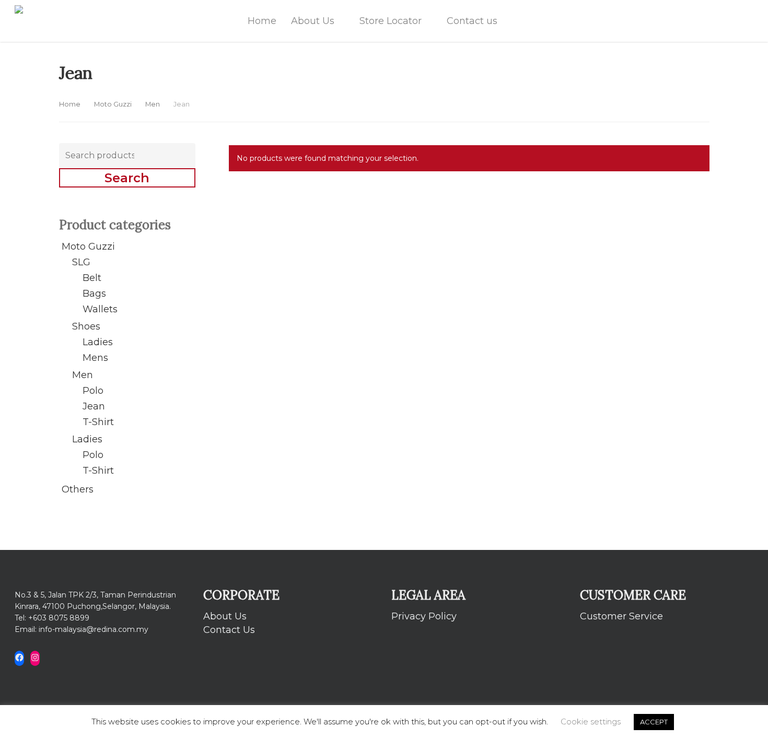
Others (78, 489)
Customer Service (621, 616)
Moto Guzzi (113, 104)
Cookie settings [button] (591, 721)
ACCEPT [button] (654, 722)
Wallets (100, 309)
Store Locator (390, 21)
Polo (93, 390)
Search (126, 177)
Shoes (86, 326)
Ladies (98, 342)
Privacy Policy (424, 616)
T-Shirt (98, 422)
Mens (95, 357)
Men (152, 104)
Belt (92, 278)
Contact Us (229, 630)
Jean (94, 406)
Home (262, 21)
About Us (312, 21)
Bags (94, 293)
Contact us (472, 21)
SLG (81, 262)
